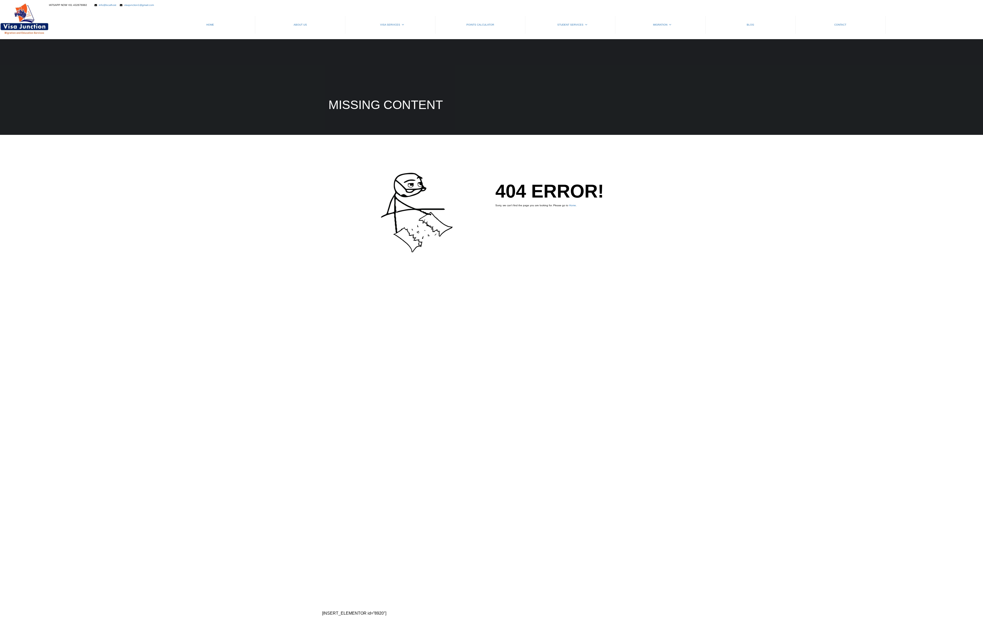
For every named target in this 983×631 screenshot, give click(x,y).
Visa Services (390, 24)
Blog (750, 24)
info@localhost (107, 5)
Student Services (570, 24)
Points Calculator (480, 24)
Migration (660, 24)
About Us (300, 24)
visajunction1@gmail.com (139, 5)
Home (210, 24)
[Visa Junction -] (24, 19)
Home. (573, 205)
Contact (840, 24)
